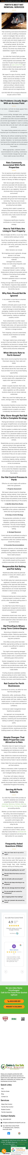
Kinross (11, 806)
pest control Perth (17, 65)
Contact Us (4, 1096)
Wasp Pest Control (6, 1104)
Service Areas (5, 1091)
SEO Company (20, 1144)
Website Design (22, 1142)
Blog (2, 1094)
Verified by (13, 933)
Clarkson (17, 804)
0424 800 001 (22, 831)
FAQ (2, 1088)
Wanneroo (11, 804)
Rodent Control (5, 1109)
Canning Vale (18, 806)
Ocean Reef (5, 806)
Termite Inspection (6, 1112)
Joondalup (5, 804)
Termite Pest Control (7, 1107)
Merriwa (23, 804)
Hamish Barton (14, 950)
